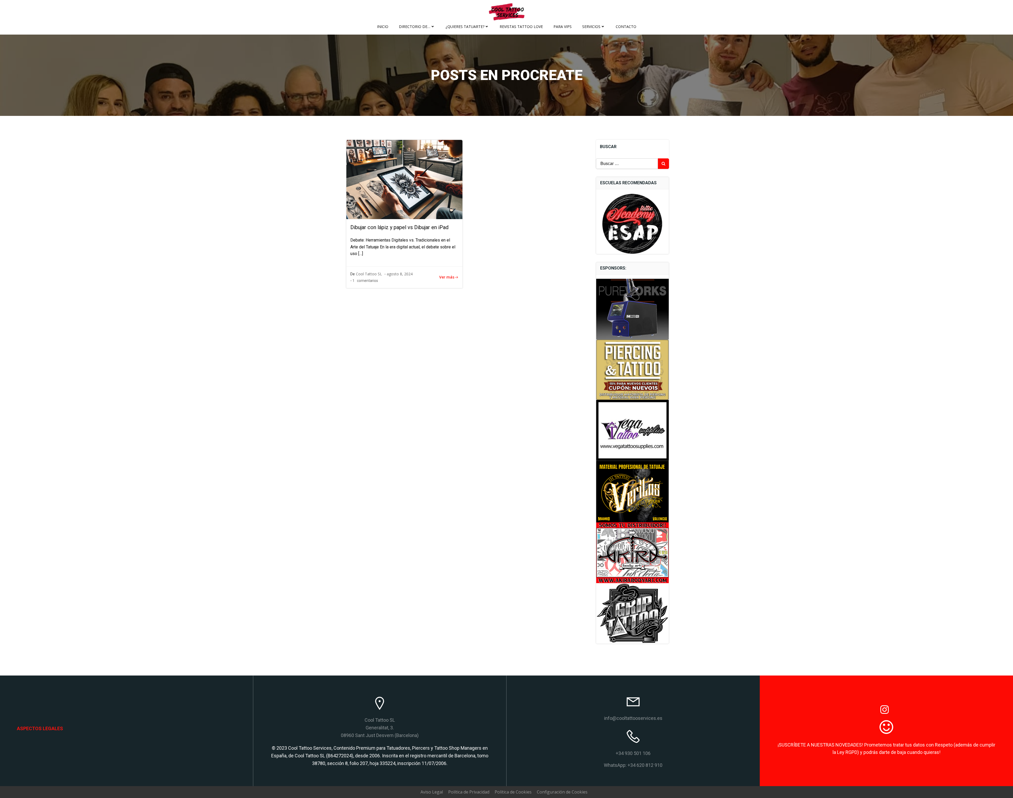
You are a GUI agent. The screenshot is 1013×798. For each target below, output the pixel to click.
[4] (632, 491)
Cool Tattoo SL (369, 273)
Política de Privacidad (468, 792)
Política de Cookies (513, 792)
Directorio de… (414, 26)
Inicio (382, 26)
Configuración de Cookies (562, 792)
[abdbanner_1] (632, 552)
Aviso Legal (432, 792)
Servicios (591, 26)
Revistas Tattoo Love (521, 26)
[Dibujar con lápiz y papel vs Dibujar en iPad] (404, 179)
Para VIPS (562, 26)
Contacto (626, 26)
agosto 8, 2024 (400, 273)
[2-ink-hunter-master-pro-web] (632, 308)
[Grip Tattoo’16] (632, 613)
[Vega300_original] (632, 430)
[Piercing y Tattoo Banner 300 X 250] (632, 369)
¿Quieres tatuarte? (465, 26)
